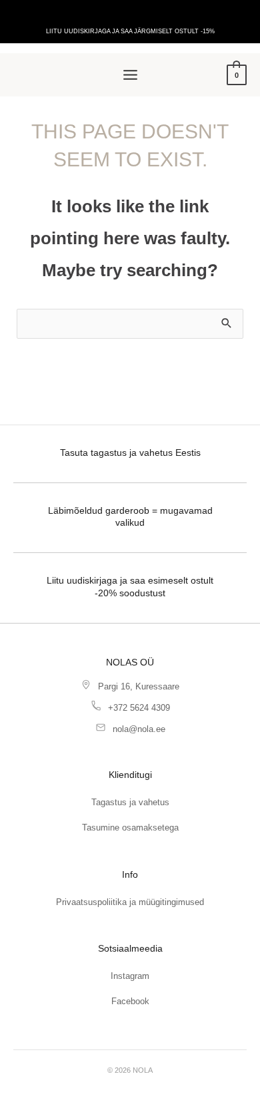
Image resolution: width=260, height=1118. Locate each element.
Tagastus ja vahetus (130, 802)
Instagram (130, 976)
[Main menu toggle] (130, 75)
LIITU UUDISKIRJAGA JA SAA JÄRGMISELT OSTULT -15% (130, 31)
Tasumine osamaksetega (130, 828)
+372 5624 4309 (139, 708)
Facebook (130, 1001)
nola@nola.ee (139, 729)
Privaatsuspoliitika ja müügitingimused (130, 902)
